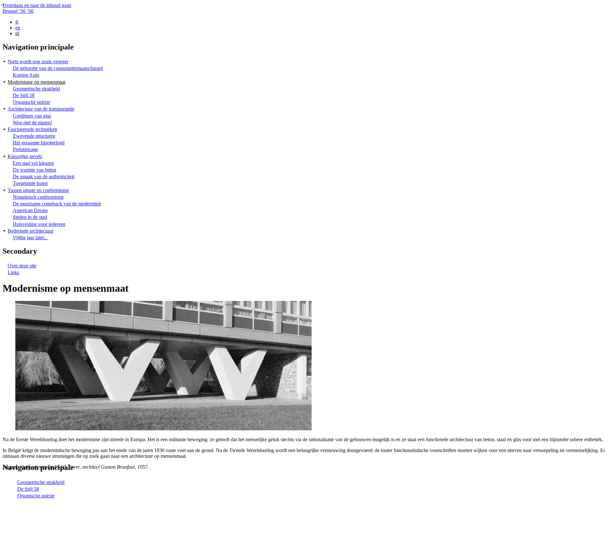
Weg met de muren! (32, 122)
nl (17, 33)
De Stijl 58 (23, 95)
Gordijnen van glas (32, 116)
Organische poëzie (31, 102)
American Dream (30, 210)
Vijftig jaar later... (30, 237)
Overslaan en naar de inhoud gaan (37, 5)
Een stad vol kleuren (33, 163)
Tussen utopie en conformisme (38, 190)
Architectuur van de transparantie (41, 108)
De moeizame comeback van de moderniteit (57, 203)
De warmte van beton (34, 170)
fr (17, 22)
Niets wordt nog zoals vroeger (38, 61)
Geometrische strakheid (36, 88)
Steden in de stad (30, 217)
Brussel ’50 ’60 (18, 11)
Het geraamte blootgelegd (38, 142)
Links (13, 272)
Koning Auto (26, 75)
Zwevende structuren (34, 136)
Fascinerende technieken (32, 129)
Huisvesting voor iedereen (39, 224)
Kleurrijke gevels (25, 156)
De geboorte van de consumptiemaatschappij (58, 68)
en (17, 27)
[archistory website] (49, 547)
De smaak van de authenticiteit (43, 176)
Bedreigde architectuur (30, 231)
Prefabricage (25, 149)
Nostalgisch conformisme (38, 197)
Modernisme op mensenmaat (36, 82)
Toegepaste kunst (30, 183)
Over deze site (22, 265)
